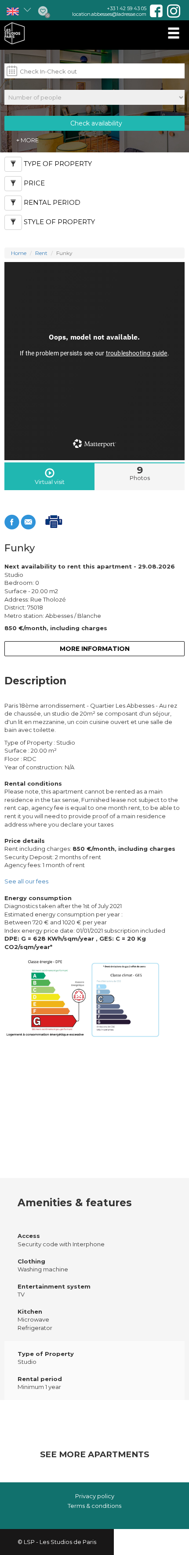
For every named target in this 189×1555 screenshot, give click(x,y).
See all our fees (26, 881)
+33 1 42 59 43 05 (126, 8)
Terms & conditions (94, 1505)
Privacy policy (94, 1496)
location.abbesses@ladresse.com (109, 14)
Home (18, 253)
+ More (27, 140)
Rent (41, 253)
